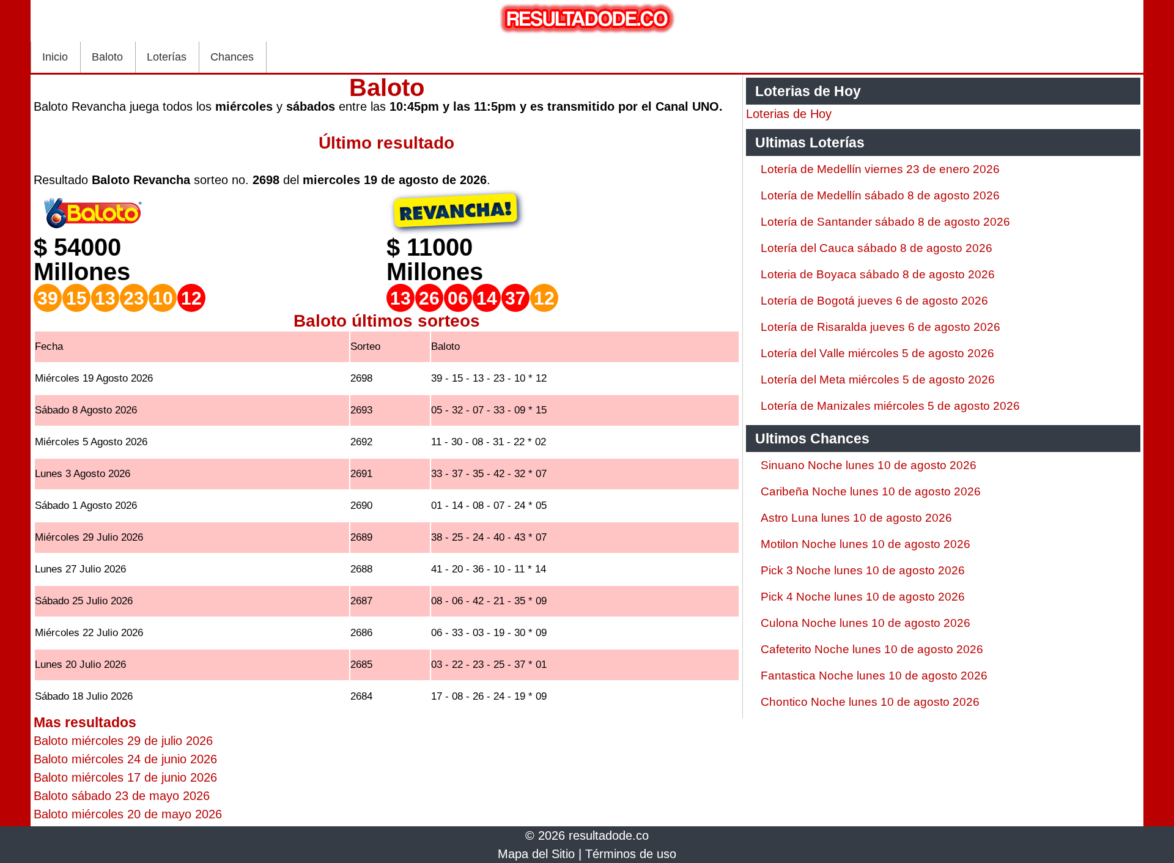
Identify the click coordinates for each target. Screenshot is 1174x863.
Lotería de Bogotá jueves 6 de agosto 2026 (874, 300)
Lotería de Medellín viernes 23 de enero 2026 (880, 169)
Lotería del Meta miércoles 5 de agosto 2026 (878, 379)
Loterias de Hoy (789, 113)
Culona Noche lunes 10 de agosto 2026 (865, 623)
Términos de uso (630, 854)
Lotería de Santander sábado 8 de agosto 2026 (885, 221)
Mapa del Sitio (536, 854)
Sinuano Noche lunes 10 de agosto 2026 (868, 465)
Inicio (55, 57)
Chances (232, 57)
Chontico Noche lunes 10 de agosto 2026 (870, 701)
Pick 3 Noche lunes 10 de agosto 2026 (863, 570)
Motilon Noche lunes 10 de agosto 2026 (865, 544)
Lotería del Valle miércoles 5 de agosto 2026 (877, 353)
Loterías (166, 57)
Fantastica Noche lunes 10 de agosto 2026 (874, 675)
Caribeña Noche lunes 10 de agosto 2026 (871, 491)
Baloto (107, 57)
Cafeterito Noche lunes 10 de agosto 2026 (872, 649)
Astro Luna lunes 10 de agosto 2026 (856, 517)
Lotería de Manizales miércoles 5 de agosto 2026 (890, 405)
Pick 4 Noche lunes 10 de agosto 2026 (863, 596)
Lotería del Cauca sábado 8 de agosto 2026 (876, 248)
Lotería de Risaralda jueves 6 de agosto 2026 (880, 326)
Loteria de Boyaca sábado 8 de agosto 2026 (878, 274)
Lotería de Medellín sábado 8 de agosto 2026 (880, 195)
